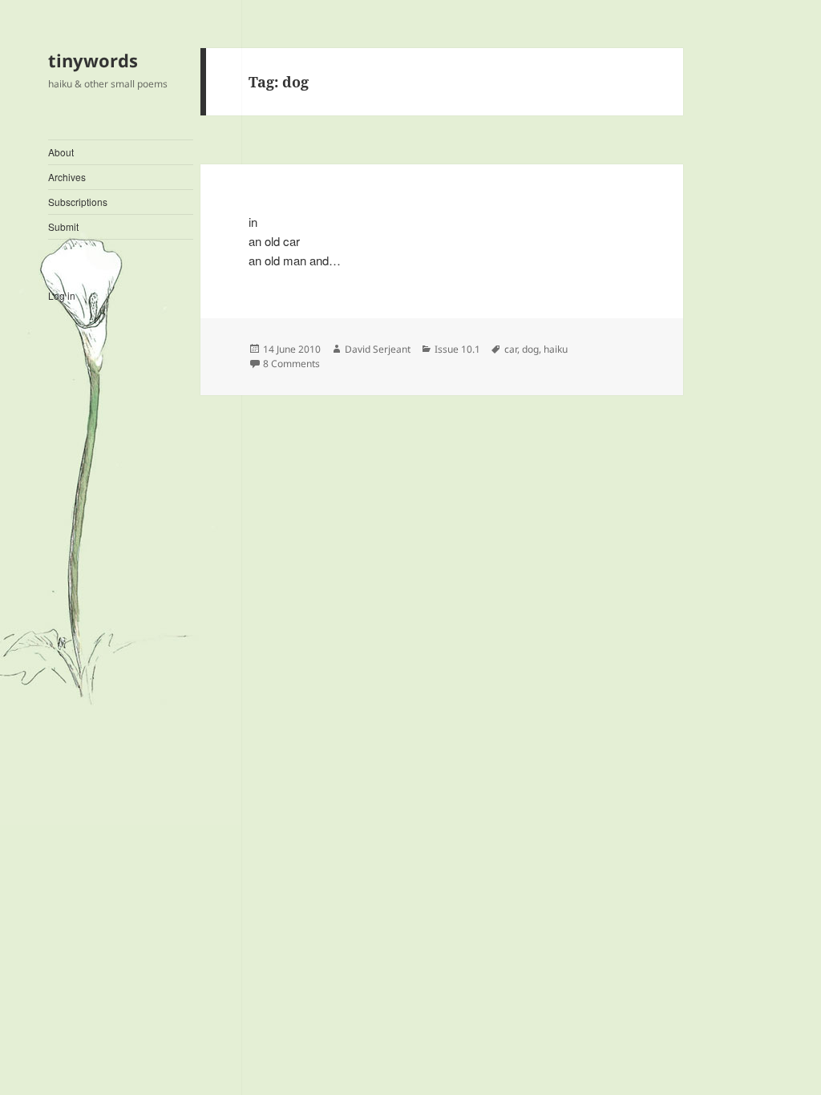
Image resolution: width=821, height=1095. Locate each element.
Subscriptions (77, 201)
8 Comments (291, 363)
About (61, 152)
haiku (556, 349)
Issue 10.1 (457, 349)
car (510, 349)
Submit (63, 226)
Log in (61, 295)
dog (530, 349)
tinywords (93, 60)
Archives (67, 177)
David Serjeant (377, 349)
